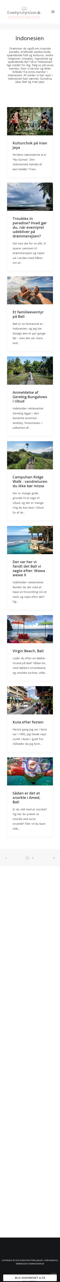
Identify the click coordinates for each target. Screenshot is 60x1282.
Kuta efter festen (28, 721)
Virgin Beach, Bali (28, 650)
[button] (53, 12)
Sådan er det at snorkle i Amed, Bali (26, 797)
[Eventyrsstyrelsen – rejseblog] (24, 11)
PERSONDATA (51, 1260)
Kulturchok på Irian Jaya (30, 145)
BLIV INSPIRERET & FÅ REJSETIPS (30, 1278)
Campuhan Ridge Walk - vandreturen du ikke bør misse (30, 481)
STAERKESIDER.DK (36, 1263)
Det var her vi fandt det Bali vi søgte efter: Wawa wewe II (29, 568)
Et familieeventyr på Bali (28, 314)
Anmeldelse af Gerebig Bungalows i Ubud (30, 397)
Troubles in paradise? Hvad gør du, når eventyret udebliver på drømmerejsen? (30, 227)
